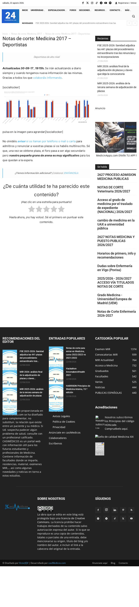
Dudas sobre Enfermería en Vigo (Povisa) (114, 268)
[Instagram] (92, 3)
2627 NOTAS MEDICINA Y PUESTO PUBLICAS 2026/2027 (116, 241)
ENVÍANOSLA (71, 173)
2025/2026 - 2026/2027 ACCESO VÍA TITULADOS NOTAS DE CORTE (115, 282)
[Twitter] (87, 3)
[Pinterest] (123, 510)
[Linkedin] (115, 510)
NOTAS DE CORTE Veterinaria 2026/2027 (113, 189)
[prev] (129, 23)
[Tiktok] (96, 3)
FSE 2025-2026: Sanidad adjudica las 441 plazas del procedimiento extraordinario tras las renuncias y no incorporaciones (116, 51)
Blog (113, 562)
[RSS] (131, 510)
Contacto (123, 562)
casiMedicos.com (57, 562)
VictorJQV (24, 562)
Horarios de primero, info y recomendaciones (116, 255)
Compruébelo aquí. (116, 428)
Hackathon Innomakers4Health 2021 (75, 371)
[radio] (31, 210)
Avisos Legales (61, 416)
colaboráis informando (47, 77)
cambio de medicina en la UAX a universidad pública (116, 224)
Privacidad (59, 427)
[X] (123, 519)
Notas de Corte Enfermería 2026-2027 (116, 313)
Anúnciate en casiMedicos (65, 432)
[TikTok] (115, 519)
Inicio (5, 33)
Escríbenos (55, 443)
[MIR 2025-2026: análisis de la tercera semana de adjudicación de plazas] (10, 401)
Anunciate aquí (99, 562)
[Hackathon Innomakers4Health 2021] (56, 380)
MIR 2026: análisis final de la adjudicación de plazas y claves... (31, 375)
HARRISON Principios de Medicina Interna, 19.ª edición (78, 389)
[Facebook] (83, 3)
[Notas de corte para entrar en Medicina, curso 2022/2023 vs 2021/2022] (56, 360)
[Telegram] (101, 3)
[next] (135, 23)
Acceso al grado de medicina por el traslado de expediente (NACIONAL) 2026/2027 (114, 206)
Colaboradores (58, 438)
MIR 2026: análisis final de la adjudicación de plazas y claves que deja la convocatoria (114, 70)
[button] (133, 16)
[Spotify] (110, 3)
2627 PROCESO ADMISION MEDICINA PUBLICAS (116, 177)
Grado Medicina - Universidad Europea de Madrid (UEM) (114, 299)
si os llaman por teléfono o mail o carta (47, 141)
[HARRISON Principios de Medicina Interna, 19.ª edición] (56, 398)
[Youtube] (106, 3)
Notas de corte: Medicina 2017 (26, 33)
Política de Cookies (64, 421)
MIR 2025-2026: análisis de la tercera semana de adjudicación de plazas (116, 87)
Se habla (102, 166)
